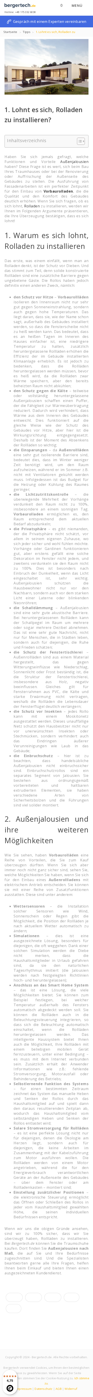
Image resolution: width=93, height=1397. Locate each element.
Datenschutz (43, 1389)
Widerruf (71, 1389)
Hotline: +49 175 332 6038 (20, 12)
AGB (59, 1389)
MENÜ (78, 5)
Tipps (26, 32)
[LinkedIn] (52, 1297)
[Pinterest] (13, 1308)
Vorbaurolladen (58, 191)
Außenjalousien (74, 161)
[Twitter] (33, 1297)
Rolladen (32, 206)
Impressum (24, 1389)
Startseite (10, 32)
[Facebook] (14, 1297)
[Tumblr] (71, 1297)
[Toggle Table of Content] (79, 141)
